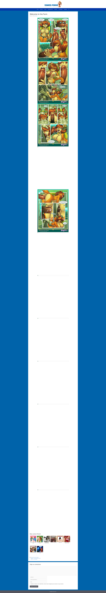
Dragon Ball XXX (50, 9)
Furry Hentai (36, 557)
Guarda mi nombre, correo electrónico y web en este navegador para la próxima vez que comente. (47, 583)
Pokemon (65, 9)
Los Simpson (60, 9)
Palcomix (55, 9)
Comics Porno (33, 557)
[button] (69, 9)
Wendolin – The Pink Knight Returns (36, 558)
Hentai (45, 9)
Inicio (37, 9)
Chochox (41, 9)
